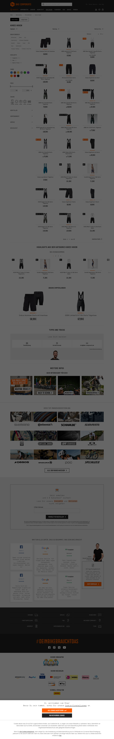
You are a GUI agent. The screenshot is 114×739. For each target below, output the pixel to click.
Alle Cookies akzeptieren (55, 710)
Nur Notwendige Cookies (57, 715)
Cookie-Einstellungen (76, 706)
